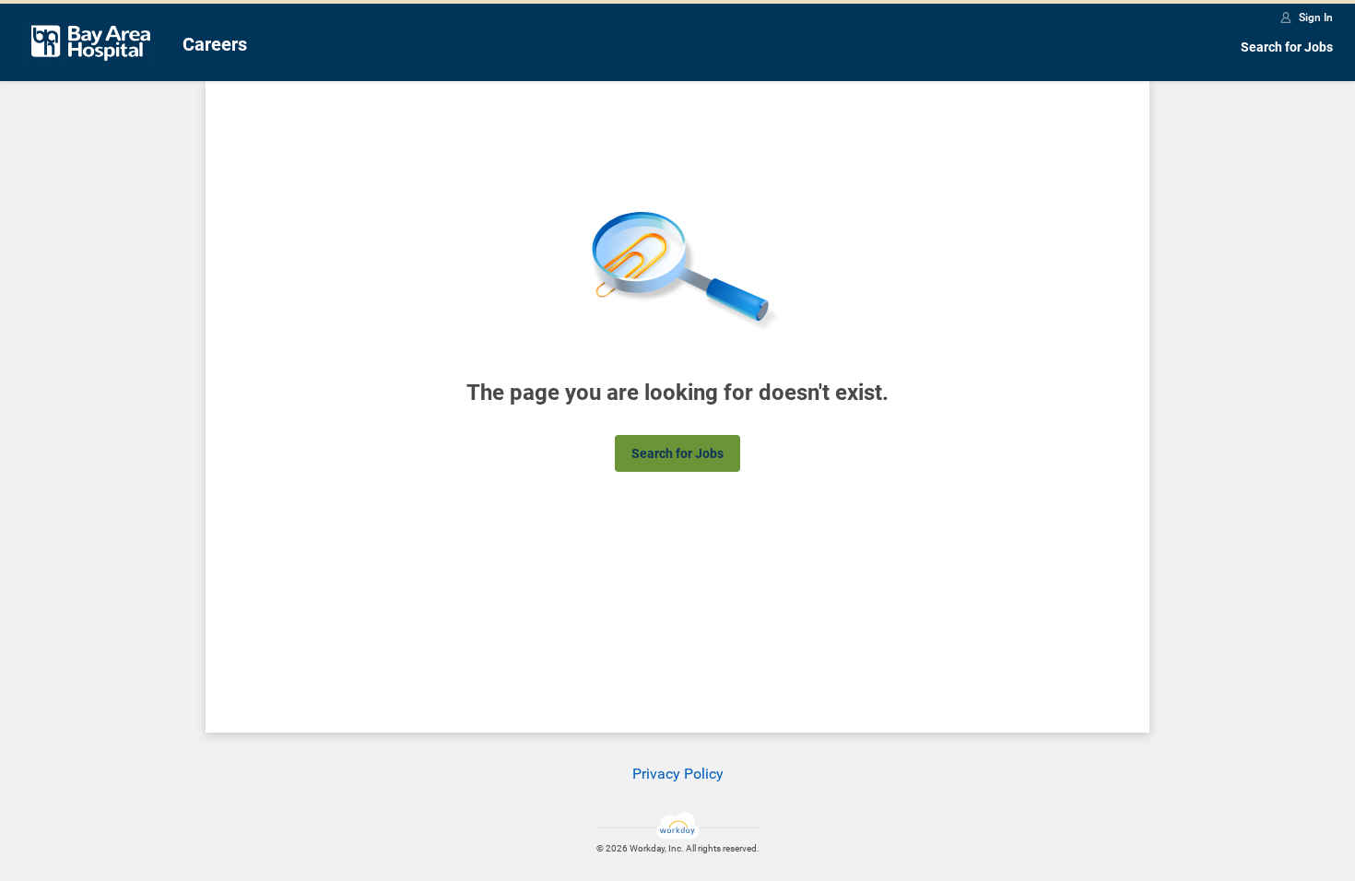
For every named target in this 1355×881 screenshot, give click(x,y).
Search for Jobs (1287, 47)
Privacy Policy (678, 773)
